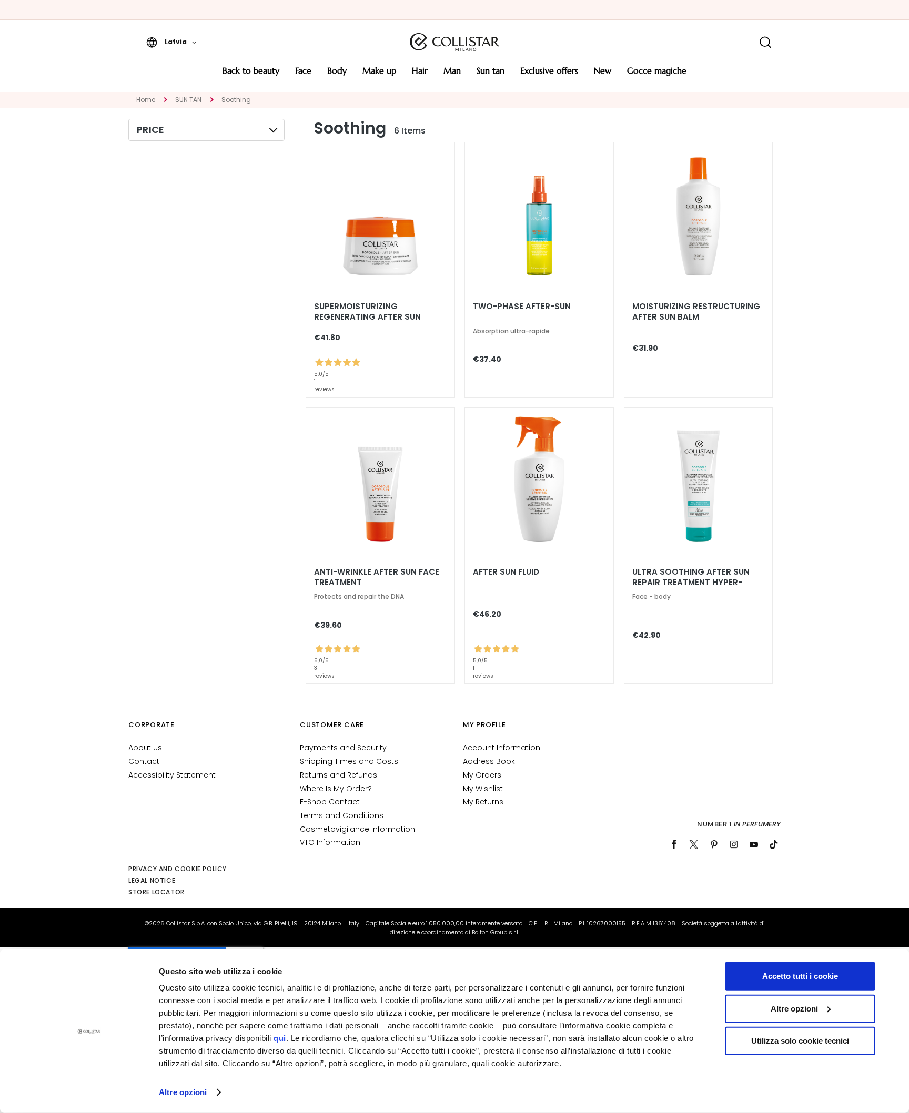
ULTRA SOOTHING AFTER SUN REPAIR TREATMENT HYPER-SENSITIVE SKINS (691, 582)
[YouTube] (754, 844)
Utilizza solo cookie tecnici (800, 1040)
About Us (145, 747)
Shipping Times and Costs (349, 761)
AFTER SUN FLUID (506, 572)
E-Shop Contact (330, 802)
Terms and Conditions (341, 815)
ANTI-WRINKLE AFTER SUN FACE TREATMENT (376, 577)
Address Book (489, 761)
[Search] (765, 42)
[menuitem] (251, 74)
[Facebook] (674, 844)
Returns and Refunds (338, 775)
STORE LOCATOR (156, 891)
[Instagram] (734, 844)
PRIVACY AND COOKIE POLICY (177, 868)
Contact (143, 761)
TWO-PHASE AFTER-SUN (522, 306)
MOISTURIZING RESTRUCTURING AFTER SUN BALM (696, 311)
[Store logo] (454, 42)
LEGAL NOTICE (151, 880)
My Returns (483, 802)
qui (280, 1038)
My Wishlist (483, 788)
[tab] (206, 129)
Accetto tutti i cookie (800, 976)
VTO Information (330, 842)
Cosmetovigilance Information (357, 829)
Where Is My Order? (336, 788)
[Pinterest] (714, 844)
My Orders (482, 775)
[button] (171, 42)
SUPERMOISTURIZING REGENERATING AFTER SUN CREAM (367, 317)
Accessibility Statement (172, 775)
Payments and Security (343, 747)
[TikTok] (774, 844)
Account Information (501, 747)
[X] (694, 844)
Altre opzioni (183, 1092)
